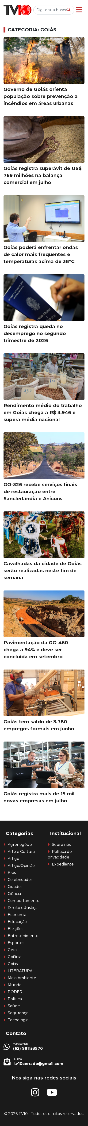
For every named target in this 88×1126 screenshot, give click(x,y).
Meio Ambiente (22, 978)
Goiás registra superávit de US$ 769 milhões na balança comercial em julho (43, 175)
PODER (15, 992)
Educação (17, 922)
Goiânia (14, 957)
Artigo (13, 858)
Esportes (16, 943)
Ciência (14, 893)
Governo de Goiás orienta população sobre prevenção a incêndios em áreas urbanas (41, 96)
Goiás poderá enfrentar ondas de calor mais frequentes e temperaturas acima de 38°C (41, 254)
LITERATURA (20, 971)
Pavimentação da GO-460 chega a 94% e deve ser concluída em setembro (36, 649)
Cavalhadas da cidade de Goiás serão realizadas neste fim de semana (43, 570)
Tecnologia (18, 1020)
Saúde (14, 1006)
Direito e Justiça (23, 907)
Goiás (13, 964)
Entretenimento (23, 936)
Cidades (15, 886)
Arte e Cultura (21, 851)
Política (15, 999)
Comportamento (23, 900)
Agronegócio (20, 844)
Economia (17, 914)
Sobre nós (61, 844)
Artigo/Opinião (21, 865)
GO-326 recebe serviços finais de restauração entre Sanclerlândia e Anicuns (40, 491)
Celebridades (20, 879)
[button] (79, 10)
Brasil (13, 872)
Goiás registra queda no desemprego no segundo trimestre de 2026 (35, 333)
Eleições (15, 929)
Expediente (63, 864)
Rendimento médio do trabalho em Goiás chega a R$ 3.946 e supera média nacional (43, 412)
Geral (13, 950)
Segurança (18, 1013)
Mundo (15, 985)
